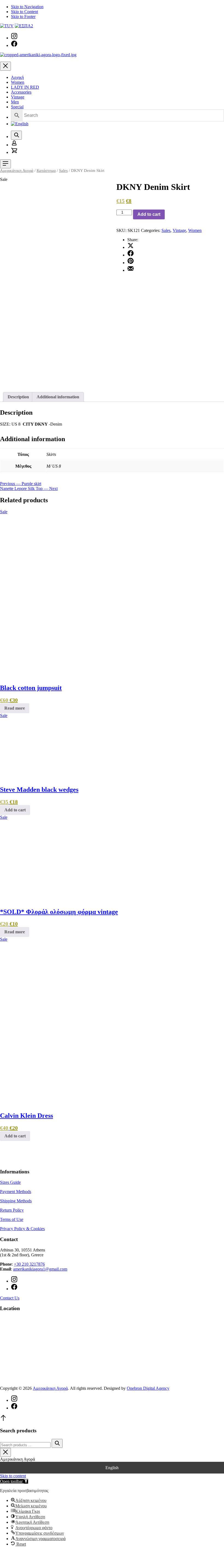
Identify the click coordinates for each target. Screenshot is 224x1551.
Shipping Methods (16, 1201)
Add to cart (148, 214)
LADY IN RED (25, 87)
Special (17, 106)
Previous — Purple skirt (20, 483)
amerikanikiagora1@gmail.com (40, 1269)
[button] (14, 1481)
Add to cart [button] (15, 810)
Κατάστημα (46, 170)
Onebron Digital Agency (148, 1388)
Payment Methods (15, 1191)
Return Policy (12, 1210)
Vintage (17, 97)
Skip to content (13, 1476)
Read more (14, 708)
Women (17, 82)
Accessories (21, 92)
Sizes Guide (10, 1182)
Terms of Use (11, 1219)
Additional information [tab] (58, 397)
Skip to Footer (23, 16)
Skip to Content (24, 11)
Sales (63, 170)
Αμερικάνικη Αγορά (16, 170)
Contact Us (9, 1298)
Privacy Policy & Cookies (22, 1228)
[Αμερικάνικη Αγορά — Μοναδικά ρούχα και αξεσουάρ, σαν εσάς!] (38, 54)
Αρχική (17, 77)
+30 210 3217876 (29, 1264)
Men (15, 102)
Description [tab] (18, 397)
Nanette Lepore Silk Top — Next (29, 488)
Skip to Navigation (27, 6)
